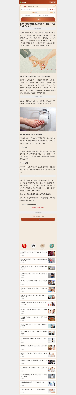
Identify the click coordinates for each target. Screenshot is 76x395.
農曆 (36, 12)
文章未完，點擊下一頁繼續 (38, 216)
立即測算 (38, 19)
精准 (51, 12)
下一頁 (38, 219)
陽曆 (33, 12)
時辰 (54, 12)
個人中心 (53, 2)
